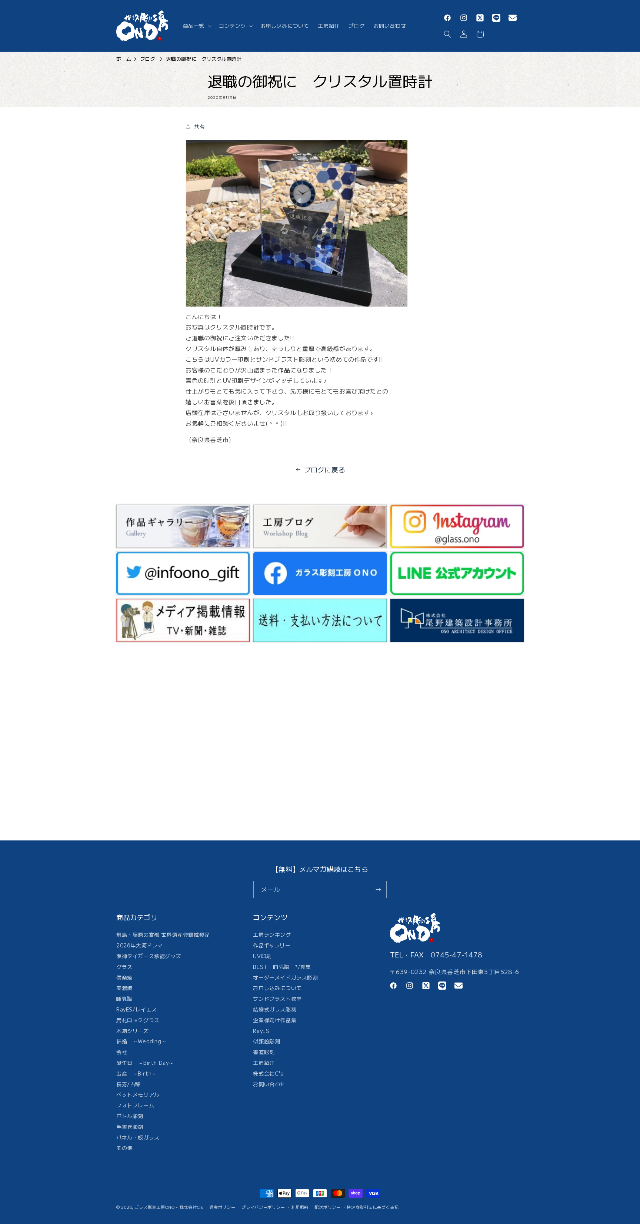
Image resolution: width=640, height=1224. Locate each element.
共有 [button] (199, 126)
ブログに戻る (325, 469)
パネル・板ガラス (138, 1137)
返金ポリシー (222, 1207)
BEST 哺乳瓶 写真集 (282, 966)
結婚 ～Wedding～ (141, 1041)
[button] (196, 25)
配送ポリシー (327, 1207)
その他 (124, 1148)
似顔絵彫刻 (266, 1041)
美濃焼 (124, 988)
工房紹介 (263, 1062)
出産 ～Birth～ (136, 1073)
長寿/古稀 (128, 1084)
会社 (121, 1052)
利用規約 (300, 1207)
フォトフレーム (135, 1105)
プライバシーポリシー (263, 1207)
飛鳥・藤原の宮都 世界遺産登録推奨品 (163, 935)
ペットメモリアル (138, 1094)
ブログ (148, 58)
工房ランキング (272, 935)
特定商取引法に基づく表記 (373, 1207)
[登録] (378, 889)
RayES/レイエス (136, 1009)
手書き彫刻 (129, 1126)
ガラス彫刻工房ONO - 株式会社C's (169, 1207)
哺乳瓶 (124, 998)
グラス (124, 966)
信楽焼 (124, 977)
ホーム (123, 58)
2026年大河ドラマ (139, 945)
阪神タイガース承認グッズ (148, 956)
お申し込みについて (277, 988)
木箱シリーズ (132, 1030)
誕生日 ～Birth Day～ (145, 1062)
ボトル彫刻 (129, 1115)
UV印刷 (262, 956)
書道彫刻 (263, 1052)
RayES (261, 1030)
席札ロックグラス (138, 1020)
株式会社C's (268, 1073)
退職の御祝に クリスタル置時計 (204, 58)
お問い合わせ (269, 1084)
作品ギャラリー (271, 945)
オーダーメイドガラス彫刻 (285, 977)
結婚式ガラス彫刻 (274, 1009)
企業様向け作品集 (274, 1020)
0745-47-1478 (456, 954)
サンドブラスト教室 (277, 998)
